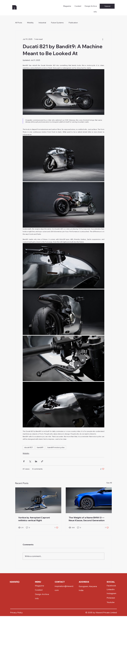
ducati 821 (28, 447)
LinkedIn (111, 589)
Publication (73, 22)
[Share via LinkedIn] (36, 461)
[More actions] (102, 39)
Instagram (111, 593)
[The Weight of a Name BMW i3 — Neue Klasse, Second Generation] (89, 500)
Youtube (110, 602)
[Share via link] (42, 461)
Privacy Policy (16, 612)
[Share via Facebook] (24, 461)
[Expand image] (63, 158)
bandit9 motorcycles (56, 447)
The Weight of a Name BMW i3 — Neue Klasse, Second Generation (87, 519)
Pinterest (111, 598)
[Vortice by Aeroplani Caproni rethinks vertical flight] (38, 500)
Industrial (42, 22)
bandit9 (40, 447)
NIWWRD (14, 582)
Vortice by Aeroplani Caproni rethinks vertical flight (34, 519)
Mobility (30, 22)
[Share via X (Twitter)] (30, 461)
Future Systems (57, 22)
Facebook (111, 585)
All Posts (18, 22)
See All (109, 483)
